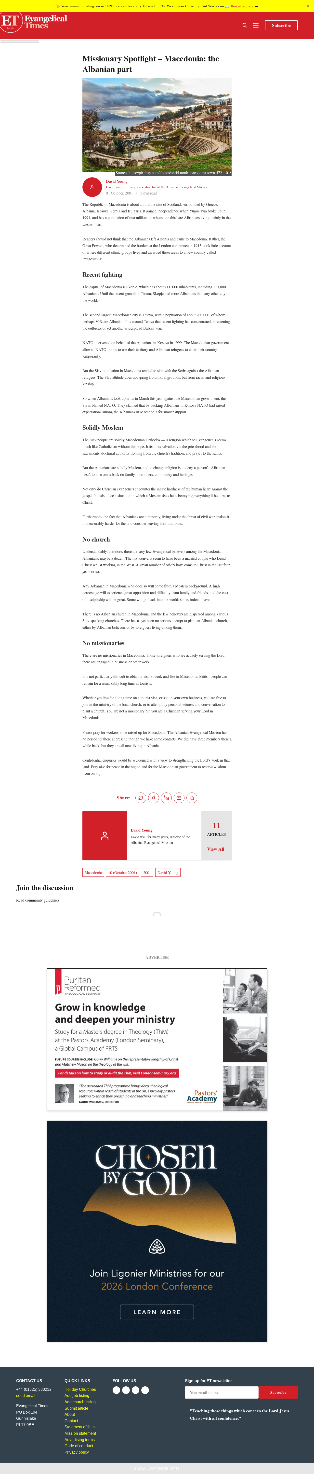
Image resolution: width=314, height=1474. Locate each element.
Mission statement (80, 1433)
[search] (245, 25)
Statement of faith (80, 1427)
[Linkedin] (145, 1390)
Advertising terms (80, 1440)
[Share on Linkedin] (166, 798)
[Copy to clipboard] (191, 798)
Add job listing (77, 1395)
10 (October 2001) (122, 872)
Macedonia (93, 872)
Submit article (76, 1408)
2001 (147, 872)
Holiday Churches (80, 1389)
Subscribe (281, 25)
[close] (308, 6)
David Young (117, 181)
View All (215, 849)
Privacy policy (77, 1452)
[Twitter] (126, 1390)
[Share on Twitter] (140, 798)
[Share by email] (179, 798)
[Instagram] (135, 1390)
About (70, 1414)
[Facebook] (116, 1390)
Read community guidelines (37, 900)
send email (25, 1395)
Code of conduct (79, 1446)
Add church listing (80, 1402)
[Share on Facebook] (153, 798)
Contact (71, 1421)
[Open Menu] (256, 25)
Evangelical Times (163, 1468)
